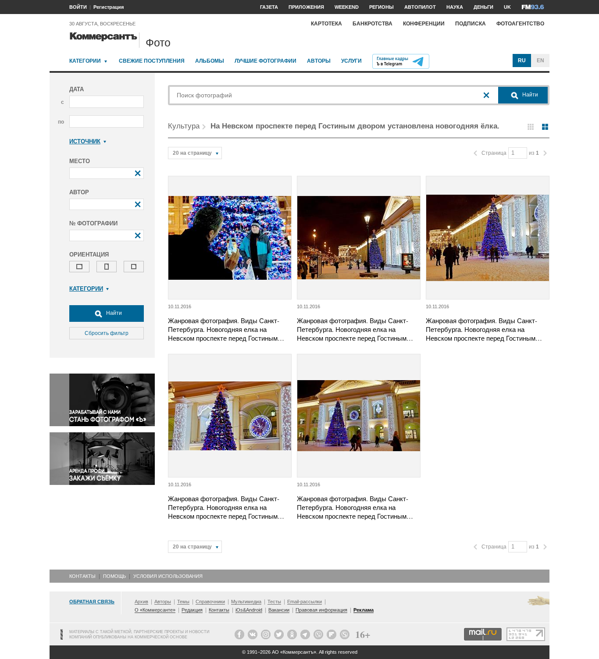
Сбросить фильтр (106, 333)
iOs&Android (248, 610)
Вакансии (278, 610)
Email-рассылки (304, 601)
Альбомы (209, 61)
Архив (141, 601)
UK (507, 7)
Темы (183, 601)
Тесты (274, 601)
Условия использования (168, 576)
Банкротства (372, 24)
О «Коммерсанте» (155, 610)
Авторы (319, 61)
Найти (113, 313)
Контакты (82, 576)
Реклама (363, 610)
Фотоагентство (520, 24)
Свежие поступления (152, 61)
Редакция (192, 610)
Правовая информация (321, 610)
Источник (84, 141)
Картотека (326, 24)
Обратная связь (91, 601)
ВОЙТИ (78, 7)
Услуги (351, 61)
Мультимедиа (246, 601)
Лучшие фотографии (265, 61)
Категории (85, 61)
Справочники (210, 601)
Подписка (470, 24)
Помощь (114, 576)
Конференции (424, 24)
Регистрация (108, 7)
